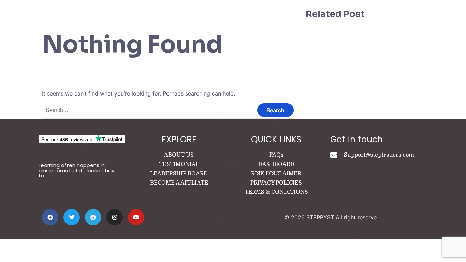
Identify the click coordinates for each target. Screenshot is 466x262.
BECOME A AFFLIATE (179, 183)
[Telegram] (93, 217)
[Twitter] (71, 217)
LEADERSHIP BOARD (179, 174)
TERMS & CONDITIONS (276, 192)
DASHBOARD (276, 164)
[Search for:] (168, 109)
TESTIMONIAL (179, 164)
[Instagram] (114, 217)
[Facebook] (50, 217)
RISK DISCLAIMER (276, 174)
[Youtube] (136, 217)
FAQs (276, 155)
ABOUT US (179, 155)
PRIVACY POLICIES (276, 183)
